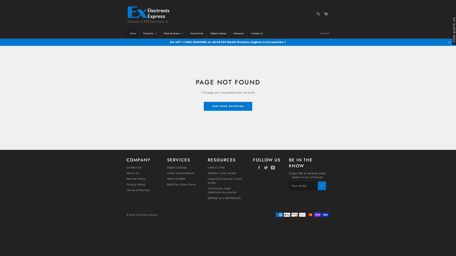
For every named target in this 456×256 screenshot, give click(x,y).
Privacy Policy (135, 184)
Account (325, 33)
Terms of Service (137, 190)
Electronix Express (146, 215)
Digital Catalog (177, 167)
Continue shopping (228, 106)
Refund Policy (135, 178)
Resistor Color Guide (222, 173)
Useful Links (216, 167)
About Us (132, 173)
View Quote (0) (454, 29)
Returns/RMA (176, 178)
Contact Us (134, 167)
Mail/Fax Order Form (181, 184)
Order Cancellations (180, 173)
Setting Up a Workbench (224, 198)
